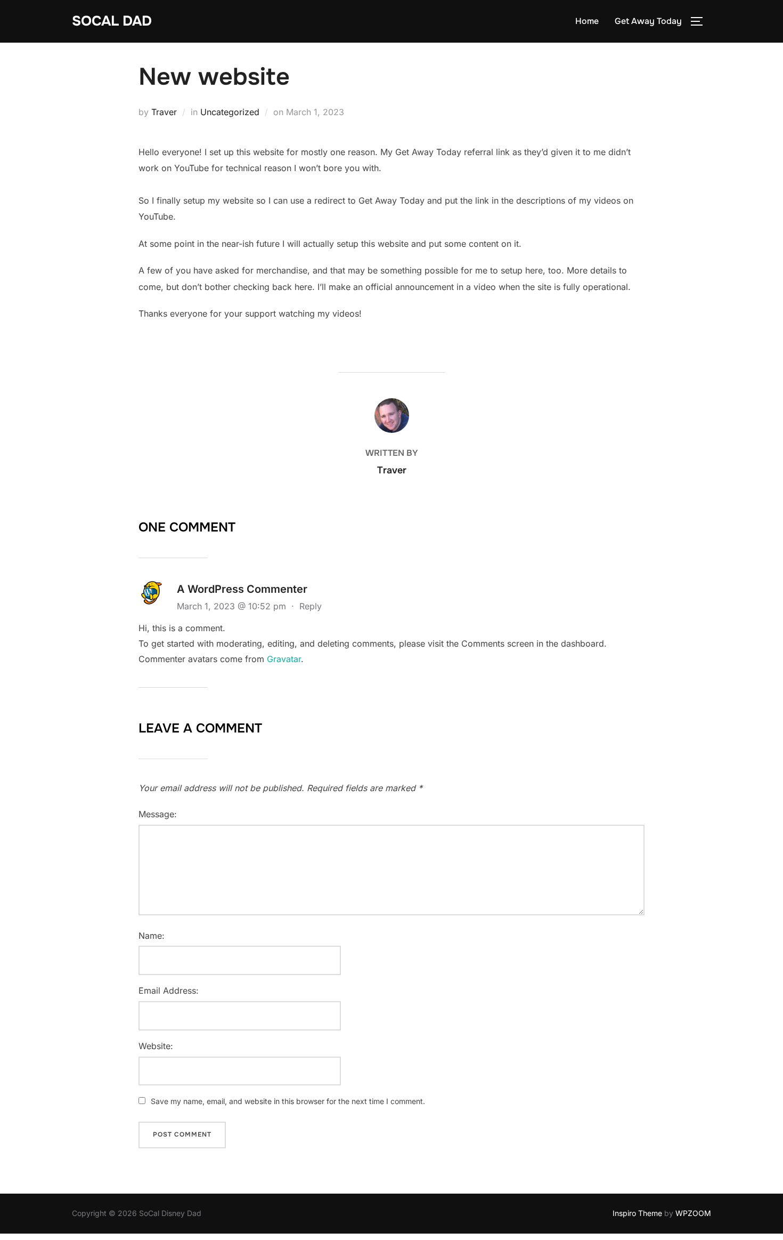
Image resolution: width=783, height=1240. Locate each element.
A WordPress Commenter (242, 589)
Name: (151, 935)
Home (587, 21)
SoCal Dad (112, 21)
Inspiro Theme (637, 1213)
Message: (157, 814)
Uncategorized (229, 112)
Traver (164, 112)
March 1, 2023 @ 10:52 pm (233, 606)
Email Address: (168, 990)
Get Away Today (648, 21)
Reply (310, 606)
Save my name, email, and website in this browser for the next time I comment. (288, 1101)
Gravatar (284, 659)
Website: (155, 1046)
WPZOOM (693, 1213)
